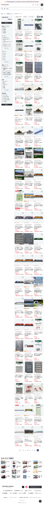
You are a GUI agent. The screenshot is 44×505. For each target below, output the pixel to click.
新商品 (4, 32)
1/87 (4, 57)
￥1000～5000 (6, 96)
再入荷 (4, 27)
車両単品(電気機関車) (7, 74)
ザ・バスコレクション (7, 70)
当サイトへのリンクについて (35, 497)
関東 (4, 82)
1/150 (4, 56)
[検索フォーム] (39, 4)
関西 (4, 87)
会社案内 (5, 497)
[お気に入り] (35, 4)
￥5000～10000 (6, 98)
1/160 (4, 54)
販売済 (4, 29)
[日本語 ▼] (33, 4)
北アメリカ (5, 84)
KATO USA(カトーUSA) (6, 39)
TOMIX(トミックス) (6, 45)
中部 (4, 86)
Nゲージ (4, 53)
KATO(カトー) (6, 37)
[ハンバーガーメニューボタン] (42, 5)
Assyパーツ (5, 66)
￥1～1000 (5, 94)
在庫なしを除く (19, 16)
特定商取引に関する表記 (23, 497)
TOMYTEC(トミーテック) (7, 42)
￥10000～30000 (6, 99)
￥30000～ (5, 101)
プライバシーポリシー (14, 497)
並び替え (25, 16)
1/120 (4, 59)
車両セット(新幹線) (6, 72)
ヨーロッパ (5, 81)
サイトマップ (22, 500)
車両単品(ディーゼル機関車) (7, 69)
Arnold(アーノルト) (6, 44)
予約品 (4, 31)
